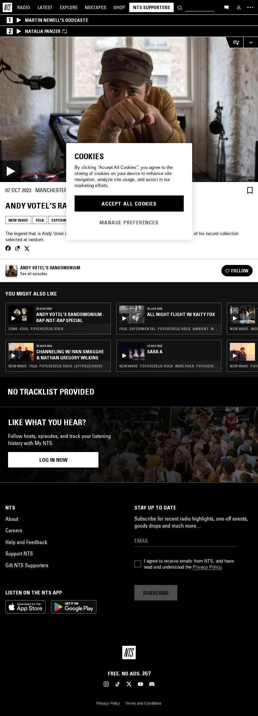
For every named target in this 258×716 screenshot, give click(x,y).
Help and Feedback (26, 542)
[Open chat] (226, 7)
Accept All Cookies (129, 203)
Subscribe (156, 592)
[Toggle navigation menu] (250, 7)
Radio (23, 7)
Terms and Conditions (143, 703)
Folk (40, 220)
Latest (45, 7)
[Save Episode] (250, 190)
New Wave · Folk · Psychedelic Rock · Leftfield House (55, 366)
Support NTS (19, 553)
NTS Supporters (151, 7)
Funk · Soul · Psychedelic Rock (35, 328)
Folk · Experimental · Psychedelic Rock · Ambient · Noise (169, 328)
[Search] (179, 7)
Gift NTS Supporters (26, 565)
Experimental (64, 220)
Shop (119, 7)
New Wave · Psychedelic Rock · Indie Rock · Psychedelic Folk (169, 366)
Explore (69, 7)
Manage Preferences (129, 222)
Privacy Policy (207, 567)
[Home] (7, 7)
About (11, 519)
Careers (13, 530)
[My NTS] (238, 7)
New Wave (18, 220)
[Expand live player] (250, 42)
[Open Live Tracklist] (234, 42)
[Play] (129, 109)
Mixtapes (95, 7)
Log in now (53, 459)
